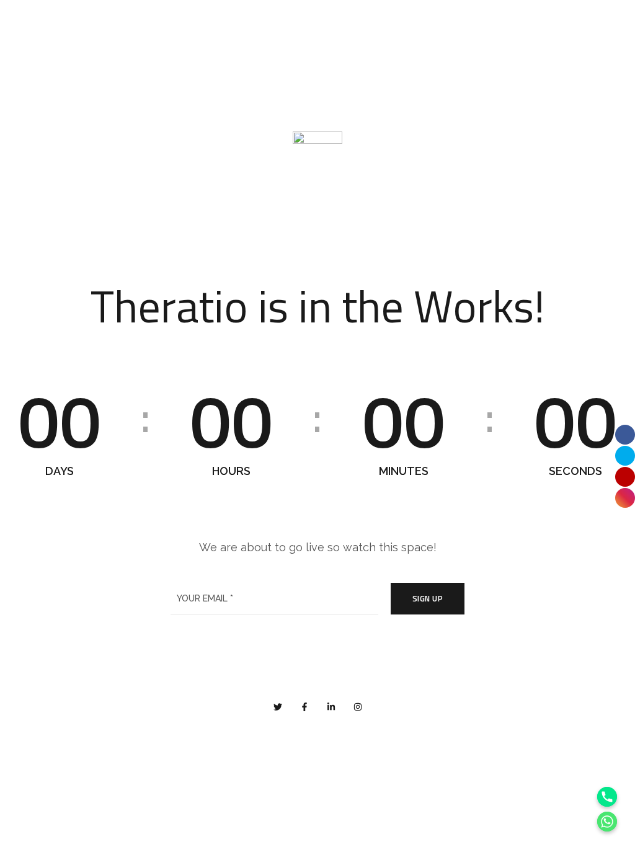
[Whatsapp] (607, 821)
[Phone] (607, 797)
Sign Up (427, 598)
